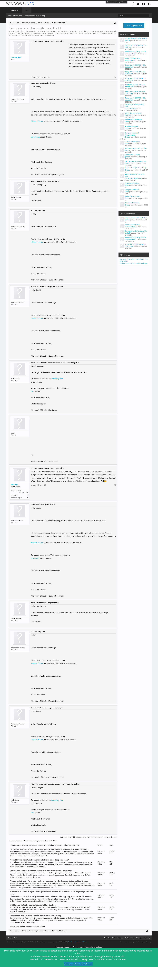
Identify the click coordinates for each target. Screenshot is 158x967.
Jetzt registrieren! (134, 25)
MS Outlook (134, 263)
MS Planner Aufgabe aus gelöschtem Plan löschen (33, 905)
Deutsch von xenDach (55, 942)
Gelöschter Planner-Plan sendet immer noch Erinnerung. (35, 915)
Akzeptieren (68, 964)
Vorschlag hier (57, 378)
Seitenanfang (129, 938)
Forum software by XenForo (25, 942)
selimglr (14, 484)
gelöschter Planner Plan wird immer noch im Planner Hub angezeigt (41, 870)
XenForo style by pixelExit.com (78, 942)
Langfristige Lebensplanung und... (134, 106)
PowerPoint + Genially (132, 155)
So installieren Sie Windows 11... (136, 45)
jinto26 (127, 41)
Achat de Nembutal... (132, 203)
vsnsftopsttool (130, 54)
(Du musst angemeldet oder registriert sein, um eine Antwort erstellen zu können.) (88, 837)
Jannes (127, 150)
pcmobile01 (129, 67)
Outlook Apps (143, 263)
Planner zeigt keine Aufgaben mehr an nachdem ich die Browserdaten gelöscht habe (49, 881)
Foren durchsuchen (15, 16)
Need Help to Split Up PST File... (136, 52)
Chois (127, 122)
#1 (115, 77)
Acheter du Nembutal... (133, 141)
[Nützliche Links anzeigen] (115, 23)
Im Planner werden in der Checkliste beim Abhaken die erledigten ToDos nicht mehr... (49, 849)
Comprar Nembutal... (132, 190)
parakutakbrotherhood (133, 178)
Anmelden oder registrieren (116, 2)
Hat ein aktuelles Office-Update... (136, 39)
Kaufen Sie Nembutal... (133, 196)
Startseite (15, 10)
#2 (115, 485)
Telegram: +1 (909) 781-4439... (135, 65)
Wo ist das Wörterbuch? (133, 113)
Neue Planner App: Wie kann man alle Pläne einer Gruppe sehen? (39, 860)
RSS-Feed (139, 938)
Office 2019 (124, 261)
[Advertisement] (49, 58)
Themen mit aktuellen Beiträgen (35, 16)
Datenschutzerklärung (144, 942)
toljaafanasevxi (130, 108)
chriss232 (128, 115)
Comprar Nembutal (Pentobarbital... (132, 134)
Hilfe (113, 938)
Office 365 (143, 259)
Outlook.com (124, 263)
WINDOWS (20, 3)
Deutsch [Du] (12, 938)
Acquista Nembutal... (132, 126)
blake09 (128, 47)
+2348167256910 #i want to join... (134, 175)
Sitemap (147, 938)
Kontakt (107, 938)
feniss (127, 163)
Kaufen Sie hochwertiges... (134, 120)
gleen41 (128, 157)
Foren (26, 10)
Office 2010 (135, 259)
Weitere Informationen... (83, 964)
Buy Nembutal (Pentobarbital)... (136, 168)
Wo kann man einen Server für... (136, 148)
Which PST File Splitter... (133, 58)
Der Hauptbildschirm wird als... (136, 161)
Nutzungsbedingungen (127, 942)
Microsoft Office (14, 35)
